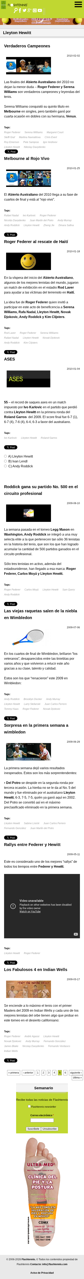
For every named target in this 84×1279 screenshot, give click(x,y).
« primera (13, 1072)
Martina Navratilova (30, 137)
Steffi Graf (9, 137)
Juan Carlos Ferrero (55, 704)
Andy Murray (64, 220)
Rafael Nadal (11, 215)
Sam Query (68, 589)
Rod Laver (10, 332)
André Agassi (31, 1036)
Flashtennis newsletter (43, 1106)
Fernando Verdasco (59, 1046)
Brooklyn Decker (33, 699)
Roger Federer (12, 132)
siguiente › (76, 1072)
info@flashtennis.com (54, 1264)
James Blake (11, 1046)
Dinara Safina (66, 225)
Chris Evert (51, 137)
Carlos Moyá (31, 589)
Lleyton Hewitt (12, 147)
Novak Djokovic (51, 337)
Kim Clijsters (31, 342)
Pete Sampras (31, 142)
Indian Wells (11, 1051)
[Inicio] (16, 3)
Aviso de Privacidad (42, 1272)
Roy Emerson (11, 142)
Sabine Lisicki (31, 823)
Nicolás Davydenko (15, 220)
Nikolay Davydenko (34, 147)
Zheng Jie (48, 225)
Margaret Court (55, 132)
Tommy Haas (11, 709)
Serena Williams (33, 132)
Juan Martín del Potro (41, 220)
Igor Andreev (50, 142)
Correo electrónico (42, 1115)
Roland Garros (49, 437)
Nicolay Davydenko (33, 1046)
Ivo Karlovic (29, 215)
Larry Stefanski (32, 704)
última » (77, 1077)
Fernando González (15, 828)
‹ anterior (28, 1072)
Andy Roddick (12, 225)
